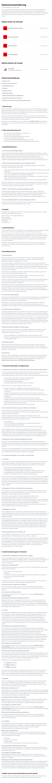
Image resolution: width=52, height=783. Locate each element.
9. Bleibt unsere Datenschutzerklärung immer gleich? (16, 100)
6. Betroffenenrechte (7, 93)
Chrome (8, 662)
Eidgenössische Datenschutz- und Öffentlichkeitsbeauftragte (18, 360)
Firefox (8, 667)
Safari (7, 664)
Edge (7, 666)
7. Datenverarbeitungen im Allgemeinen (12, 95)
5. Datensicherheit (7, 90)
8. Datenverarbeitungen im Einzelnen (12, 98)
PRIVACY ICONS (34, 121)
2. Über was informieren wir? (9, 83)
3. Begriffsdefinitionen (8, 86)
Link (16, 528)
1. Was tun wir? (6, 81)
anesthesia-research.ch (8, 777)
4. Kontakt (4, 88)
